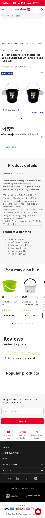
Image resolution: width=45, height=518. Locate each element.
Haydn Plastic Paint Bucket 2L (9, 303)
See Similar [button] (12, 110)
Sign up (22, 421)
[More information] (42, 137)
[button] (7, 351)
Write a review (25, 67)
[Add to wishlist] (41, 73)
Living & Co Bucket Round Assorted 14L (30, 303)
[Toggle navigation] (2, 9)
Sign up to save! (8, 399)
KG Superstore (15, 50)
